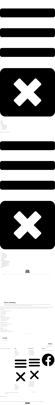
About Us (16, 351)
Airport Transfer (31, 351)
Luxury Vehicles (31, 353)
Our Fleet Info (17, 353)
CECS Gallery (17, 354)
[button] (20, 370)
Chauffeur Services (31, 352)
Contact (16, 355)
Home (16, 350)
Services (5, 301)
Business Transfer (31, 350)
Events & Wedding (10, 302)
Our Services (17, 352)
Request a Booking (31, 354)
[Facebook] (48, 366)
